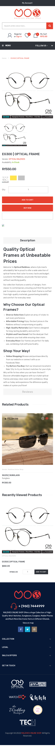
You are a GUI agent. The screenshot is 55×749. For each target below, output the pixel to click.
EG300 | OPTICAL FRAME (13, 562)
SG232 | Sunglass (11, 475)
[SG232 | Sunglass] (27, 439)
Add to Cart (27, 200)
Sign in (19, 36)
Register (18, 34)
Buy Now (27, 208)
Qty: (4, 190)
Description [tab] (27, 240)
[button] (4, 443)
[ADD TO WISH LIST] (27, 216)
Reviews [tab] (27, 391)
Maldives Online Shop (15, 469)
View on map (28, 623)
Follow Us (40, 46)
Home (4, 58)
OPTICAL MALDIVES (17, 159)
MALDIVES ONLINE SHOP (31, 733)
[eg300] (14, 133)
